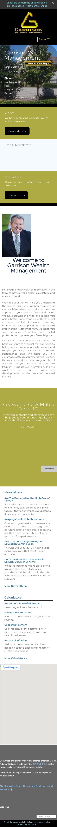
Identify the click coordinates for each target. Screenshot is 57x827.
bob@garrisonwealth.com (19, 97)
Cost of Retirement (15, 624)
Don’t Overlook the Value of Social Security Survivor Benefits (24, 560)
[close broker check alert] (53, 2)
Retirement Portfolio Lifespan (22, 603)
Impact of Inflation (15, 640)
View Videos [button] (16, 131)
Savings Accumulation (17, 612)
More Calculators (15, 658)
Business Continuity (12, 786)
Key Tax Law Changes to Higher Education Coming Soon (23, 542)
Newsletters (13, 492)
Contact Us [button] (15, 195)
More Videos (28, 427)
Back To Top (45, 816)
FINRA (36, 764)
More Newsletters (16, 586)
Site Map (4, 807)
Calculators (12, 597)
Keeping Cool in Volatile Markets (24, 519)
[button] (44, 39)
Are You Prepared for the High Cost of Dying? (27, 499)
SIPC (42, 764)
